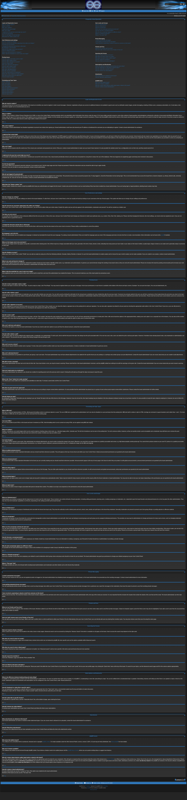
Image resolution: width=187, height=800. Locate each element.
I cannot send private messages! (103, 40)
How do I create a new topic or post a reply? (12, 58)
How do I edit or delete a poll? (9, 66)
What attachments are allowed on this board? (106, 75)
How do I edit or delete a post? (9, 60)
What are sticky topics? (7, 90)
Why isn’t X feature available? (102, 83)
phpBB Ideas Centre (73, 750)
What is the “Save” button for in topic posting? (13, 73)
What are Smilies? (6, 84)
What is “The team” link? (101, 35)
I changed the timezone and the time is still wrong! (14, 46)
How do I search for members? (102, 59)
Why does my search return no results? (104, 56)
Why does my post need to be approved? (12, 75)
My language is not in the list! (9, 47)
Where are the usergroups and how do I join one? (107, 29)
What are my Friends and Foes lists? (104, 48)
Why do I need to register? (8, 24)
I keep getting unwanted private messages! (105, 41)
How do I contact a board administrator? (104, 86)
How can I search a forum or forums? (104, 54)
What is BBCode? (6, 81)
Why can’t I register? (7, 27)
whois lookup (110, 759)
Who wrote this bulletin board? (102, 82)
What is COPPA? (6, 26)
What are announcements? (8, 89)
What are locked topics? (8, 92)
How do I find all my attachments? (103, 77)
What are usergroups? (100, 27)
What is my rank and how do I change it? (11, 52)
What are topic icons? (7, 93)
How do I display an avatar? (8, 50)
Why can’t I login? (6, 30)
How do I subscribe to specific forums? (104, 69)
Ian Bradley (105, 786)
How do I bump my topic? (8, 76)
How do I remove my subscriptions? (103, 70)
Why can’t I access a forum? (9, 67)
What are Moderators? (100, 26)
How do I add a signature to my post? (11, 61)
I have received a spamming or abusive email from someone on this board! (113, 43)
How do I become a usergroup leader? (104, 30)
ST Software (87, 786)
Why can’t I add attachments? (9, 69)
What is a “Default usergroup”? (102, 33)
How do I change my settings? (9, 41)
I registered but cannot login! (8, 29)
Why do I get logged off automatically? (11, 35)
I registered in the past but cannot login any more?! (14, 32)
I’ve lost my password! (7, 33)
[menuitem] (91, 11)
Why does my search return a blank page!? (105, 57)
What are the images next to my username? (12, 49)
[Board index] (93, 5)
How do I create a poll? (7, 63)
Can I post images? (6, 86)
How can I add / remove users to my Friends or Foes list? (109, 49)
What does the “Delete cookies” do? (10, 36)
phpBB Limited (46, 741)
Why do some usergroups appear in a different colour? (108, 32)
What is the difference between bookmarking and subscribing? (110, 66)
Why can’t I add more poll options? (10, 64)
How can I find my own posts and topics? (105, 61)
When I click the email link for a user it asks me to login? (15, 53)
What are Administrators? (101, 24)
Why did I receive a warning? (9, 70)
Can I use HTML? (6, 83)
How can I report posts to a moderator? (11, 72)
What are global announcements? (10, 87)
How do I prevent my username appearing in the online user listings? (18, 43)
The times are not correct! (8, 44)
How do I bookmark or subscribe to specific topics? (107, 67)
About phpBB (114, 741)
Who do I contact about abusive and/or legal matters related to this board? (112, 85)
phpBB (163, 235)
